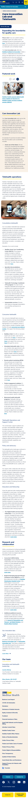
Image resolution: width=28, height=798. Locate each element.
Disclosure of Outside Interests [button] (10, 709)
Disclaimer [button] (5, 706)
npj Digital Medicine (15, 622)
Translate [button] (7, 768)
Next (17, 79)
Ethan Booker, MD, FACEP (9, 679)
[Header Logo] (4, 2)
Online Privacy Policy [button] (8, 740)
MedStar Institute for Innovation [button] (9, 7)
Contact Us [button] (20, 777)
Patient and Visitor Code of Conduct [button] (12, 743)
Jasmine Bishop (6, 670)
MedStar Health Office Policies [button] (10, 734)
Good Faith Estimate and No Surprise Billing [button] (12, 723)
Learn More (5, 653)
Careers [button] (8, 777)
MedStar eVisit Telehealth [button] (20, 794)
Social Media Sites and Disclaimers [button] (11, 760)
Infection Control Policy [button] (8, 727)
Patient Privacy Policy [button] (8, 747)
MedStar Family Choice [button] (8, 730)
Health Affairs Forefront (11, 624)
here (3, 43)
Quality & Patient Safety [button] (9, 757)
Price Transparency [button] (7, 753)
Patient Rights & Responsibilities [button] (11, 750)
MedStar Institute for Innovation (9, 10)
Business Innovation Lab (9, 641)
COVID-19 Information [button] (8, 703)
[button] (13, 2)
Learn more (13, 537)
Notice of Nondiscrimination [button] (10, 737)
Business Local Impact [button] (8, 699)
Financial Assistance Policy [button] (9, 719)
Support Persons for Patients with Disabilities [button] (11, 764)
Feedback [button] (5, 716)
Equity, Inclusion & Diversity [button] (10, 713)
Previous (10, 79)
